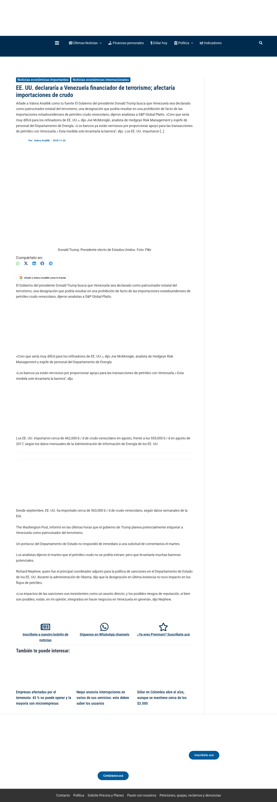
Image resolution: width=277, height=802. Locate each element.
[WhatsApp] (17, 263)
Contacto (63, 795)
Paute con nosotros (141, 795)
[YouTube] (58, 758)
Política (78, 795)
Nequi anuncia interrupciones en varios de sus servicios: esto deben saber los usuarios (103, 698)
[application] (100, 43)
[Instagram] (44, 758)
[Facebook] (42, 263)
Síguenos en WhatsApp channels (104, 634)
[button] (85, 43)
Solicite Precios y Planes (106, 795)
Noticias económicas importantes (43, 80)
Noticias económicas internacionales (101, 80)
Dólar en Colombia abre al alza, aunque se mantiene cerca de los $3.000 (162, 698)
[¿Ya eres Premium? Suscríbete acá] (163, 627)
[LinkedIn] (34, 263)
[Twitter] (30, 758)
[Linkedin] (37, 758)
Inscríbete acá (204, 755)
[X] (26, 263)
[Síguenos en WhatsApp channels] (104, 627)
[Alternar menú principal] (57, 43)
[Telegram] (51, 263)
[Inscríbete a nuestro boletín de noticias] (45, 627)
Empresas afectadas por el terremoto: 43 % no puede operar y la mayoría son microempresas (43, 698)
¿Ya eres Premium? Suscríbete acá (163, 634)
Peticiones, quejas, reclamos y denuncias (190, 795)
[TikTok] (51, 758)
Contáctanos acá (113, 775)
